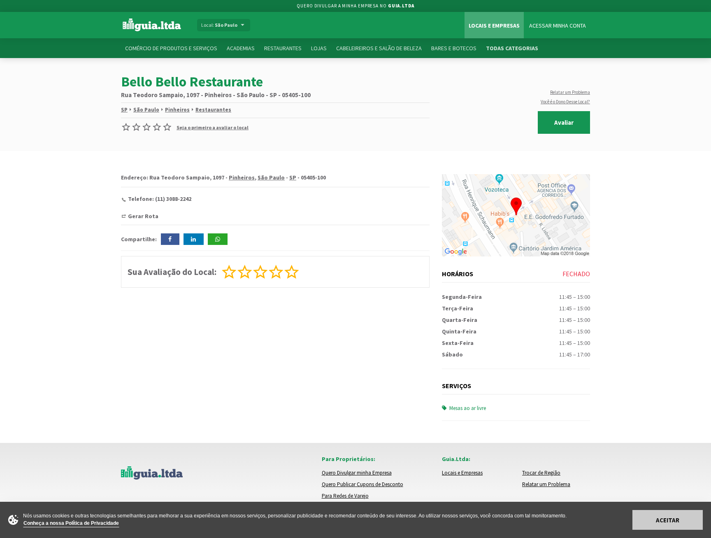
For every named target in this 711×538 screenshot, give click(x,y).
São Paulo (146, 109)
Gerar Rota (143, 216)
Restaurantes (283, 48)
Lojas (319, 48)
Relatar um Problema (570, 92)
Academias (241, 48)
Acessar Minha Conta (557, 25)
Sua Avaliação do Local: (172, 271)
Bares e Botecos (453, 48)
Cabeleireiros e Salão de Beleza (379, 48)
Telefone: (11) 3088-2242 (159, 199)
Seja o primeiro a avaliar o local (213, 127)
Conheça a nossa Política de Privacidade (71, 523)
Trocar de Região (541, 472)
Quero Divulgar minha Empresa (357, 472)
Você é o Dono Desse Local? (565, 102)
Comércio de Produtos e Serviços (171, 48)
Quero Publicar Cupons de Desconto (362, 484)
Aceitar (667, 520)
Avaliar (564, 122)
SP (124, 109)
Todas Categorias (512, 48)
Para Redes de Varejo (345, 495)
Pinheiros (177, 109)
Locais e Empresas (494, 25)
